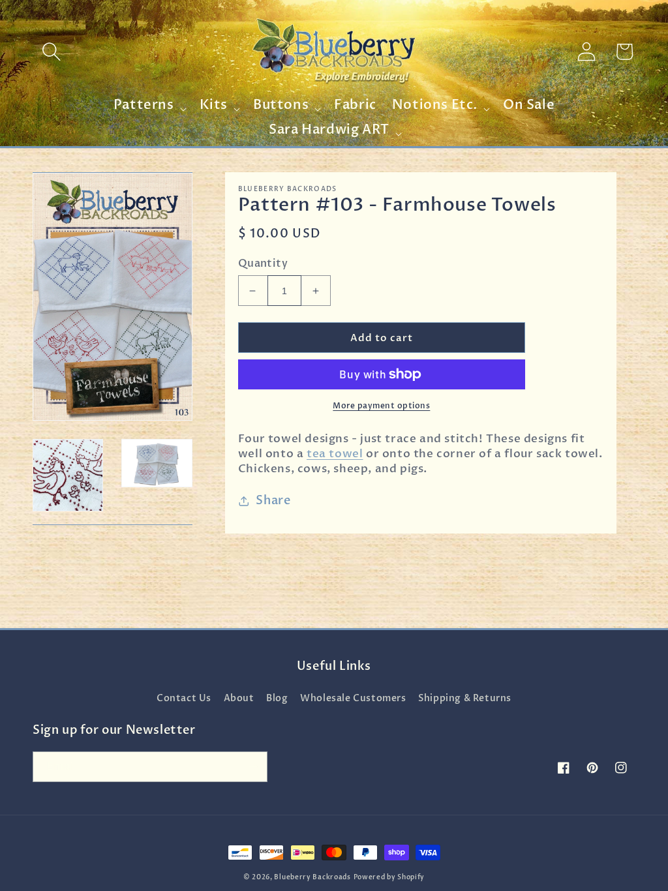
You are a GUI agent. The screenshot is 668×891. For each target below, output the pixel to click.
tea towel (335, 453)
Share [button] (273, 500)
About (239, 698)
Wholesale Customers (353, 698)
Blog (277, 698)
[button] (51, 51)
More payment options (381, 405)
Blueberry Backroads (312, 877)
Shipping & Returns (464, 698)
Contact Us (184, 698)
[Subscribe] (252, 766)
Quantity (263, 263)
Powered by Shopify (389, 877)
